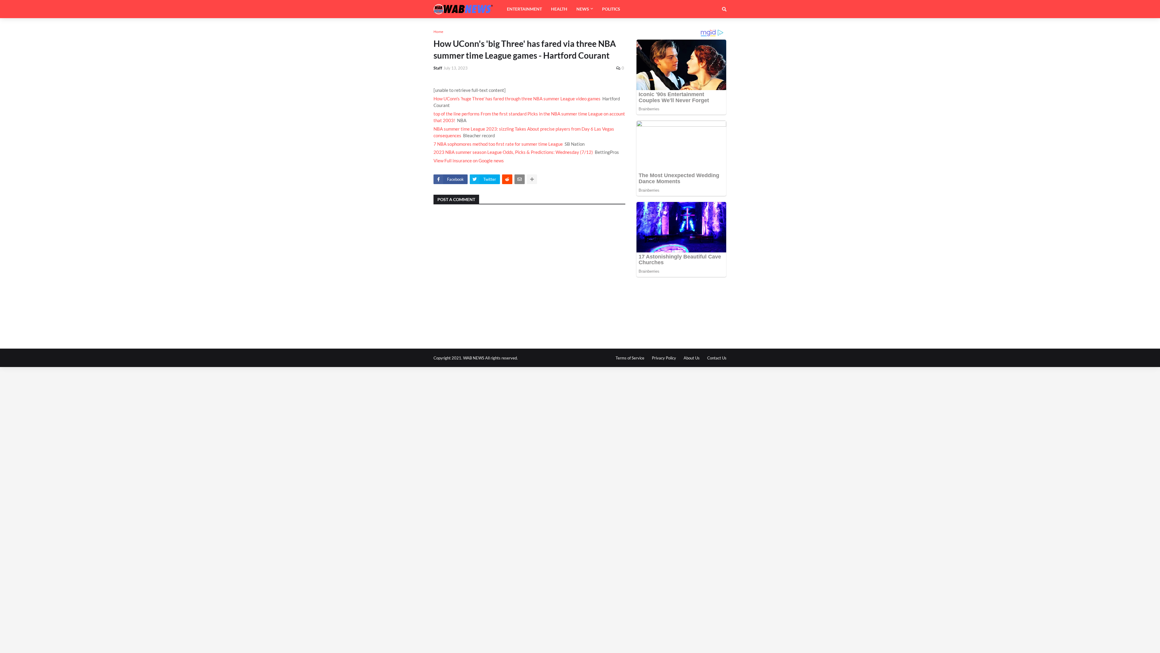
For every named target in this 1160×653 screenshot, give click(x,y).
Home (438, 31)
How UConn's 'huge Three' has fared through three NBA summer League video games (517, 98)
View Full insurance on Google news (468, 160)
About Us (692, 358)
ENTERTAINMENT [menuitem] (524, 8)
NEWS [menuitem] (582, 8)
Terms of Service (630, 358)
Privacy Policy (664, 358)
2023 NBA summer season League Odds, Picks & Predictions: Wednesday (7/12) (513, 152)
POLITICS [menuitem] (611, 8)
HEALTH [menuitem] (559, 8)
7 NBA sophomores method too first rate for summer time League (498, 144)
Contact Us (717, 358)
